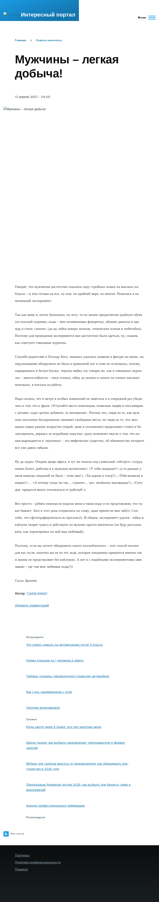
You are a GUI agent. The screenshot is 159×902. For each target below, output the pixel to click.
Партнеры (22, 855)
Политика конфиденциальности (38, 862)
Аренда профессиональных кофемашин (55, 805)
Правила (21, 869)
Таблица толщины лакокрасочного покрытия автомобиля (67, 676)
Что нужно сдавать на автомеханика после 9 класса (64, 644)
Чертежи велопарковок (43, 707)
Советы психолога (49, 40)
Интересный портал (48, 15)
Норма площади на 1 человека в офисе (55, 660)
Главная (20, 40)
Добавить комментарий (32, 605)
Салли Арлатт (37, 593)
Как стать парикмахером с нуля (49, 692)
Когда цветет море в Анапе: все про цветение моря (63, 727)
